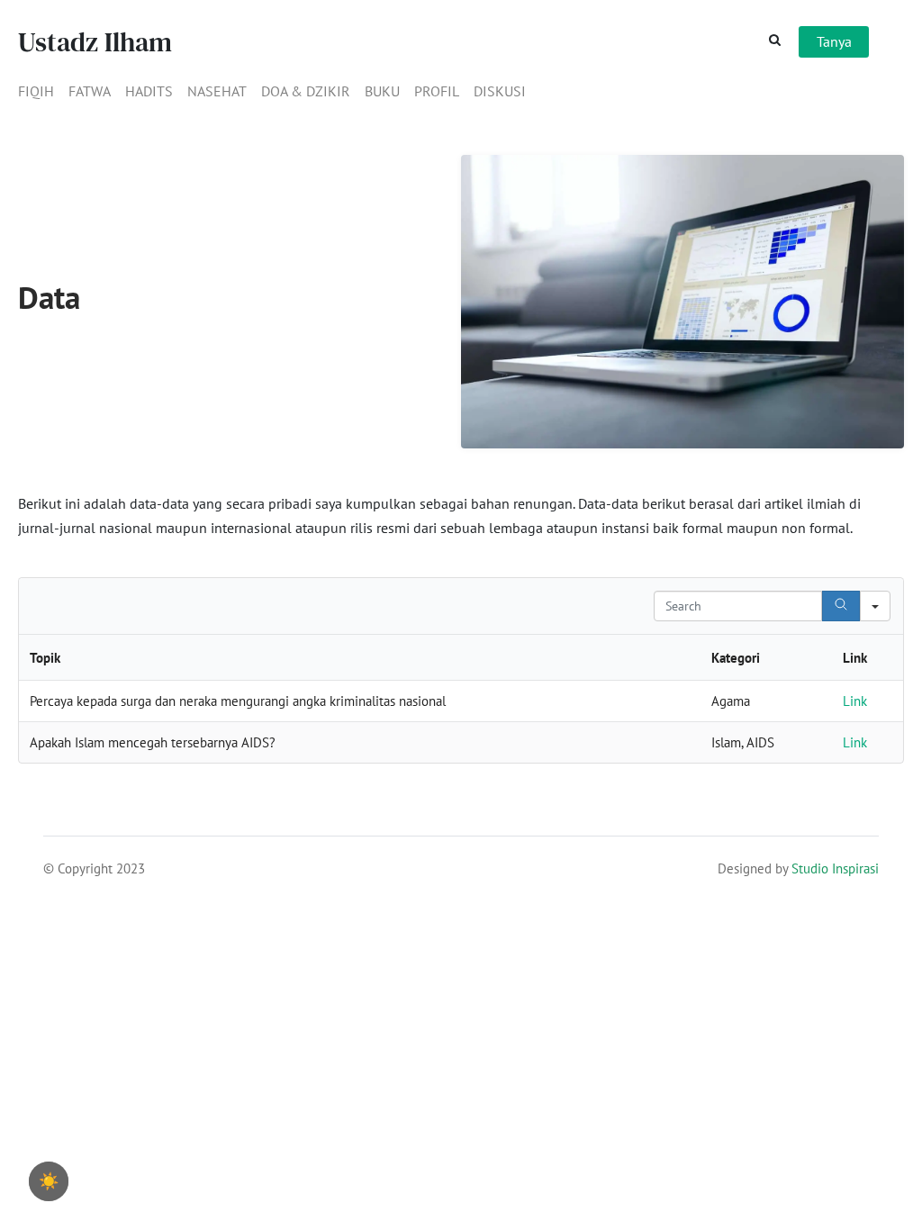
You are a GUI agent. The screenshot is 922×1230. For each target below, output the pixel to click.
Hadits (149, 91)
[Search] (841, 606)
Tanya (834, 41)
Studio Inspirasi (835, 868)
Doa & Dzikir (305, 91)
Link (855, 701)
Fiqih (36, 91)
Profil (436, 91)
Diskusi (500, 91)
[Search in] (875, 606)
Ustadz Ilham (95, 41)
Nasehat (217, 91)
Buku (382, 91)
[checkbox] (48, 1181)
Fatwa (89, 91)
